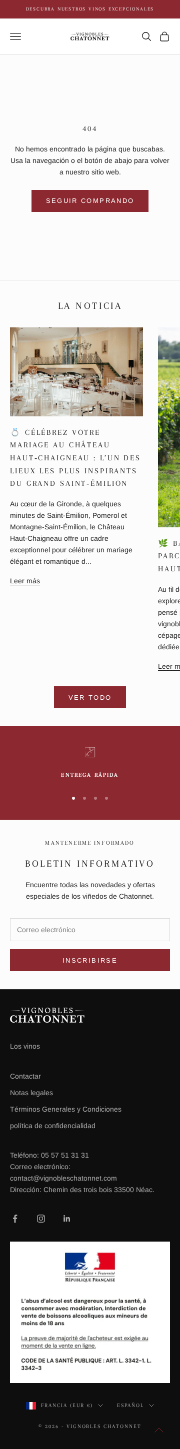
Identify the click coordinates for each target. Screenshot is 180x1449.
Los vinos (25, 1046)
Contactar (25, 1076)
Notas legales (31, 1093)
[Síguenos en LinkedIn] (67, 1219)
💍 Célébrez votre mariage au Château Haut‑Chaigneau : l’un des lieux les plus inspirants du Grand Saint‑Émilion (75, 458)
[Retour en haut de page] (159, 1430)
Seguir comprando (90, 200)
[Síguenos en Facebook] (15, 1219)
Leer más (25, 581)
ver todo (90, 697)
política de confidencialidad (53, 1126)
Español (130, 1405)
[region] (90, 763)
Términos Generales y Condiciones (66, 1109)
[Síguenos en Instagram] (41, 1219)
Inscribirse (90, 960)
